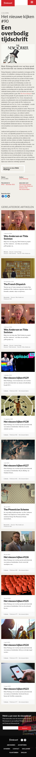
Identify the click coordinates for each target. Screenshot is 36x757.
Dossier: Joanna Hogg (15, 251)
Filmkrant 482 (13, 434)
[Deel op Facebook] (3, 196)
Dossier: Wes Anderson (26, 186)
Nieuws (6, 251)
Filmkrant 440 (8, 299)
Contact (16, 749)
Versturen (24, 728)
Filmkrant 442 (23, 187)
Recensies (6, 297)
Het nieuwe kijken (24, 189)
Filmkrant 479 (13, 614)
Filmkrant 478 (13, 658)
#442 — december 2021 (8, 184)
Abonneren (11, 745)
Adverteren (22, 745)
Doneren (7, 749)
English (24, 752)
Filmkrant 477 (13, 702)
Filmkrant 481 (13, 478)
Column (5, 13)
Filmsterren (13, 752)
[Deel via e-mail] (8, 196)
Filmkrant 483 (13, 391)
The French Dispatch (25, 184)
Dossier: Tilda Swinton (10, 253)
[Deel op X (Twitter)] (6, 196)
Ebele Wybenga (23, 178)
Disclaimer (26, 749)
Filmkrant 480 (8, 526)
